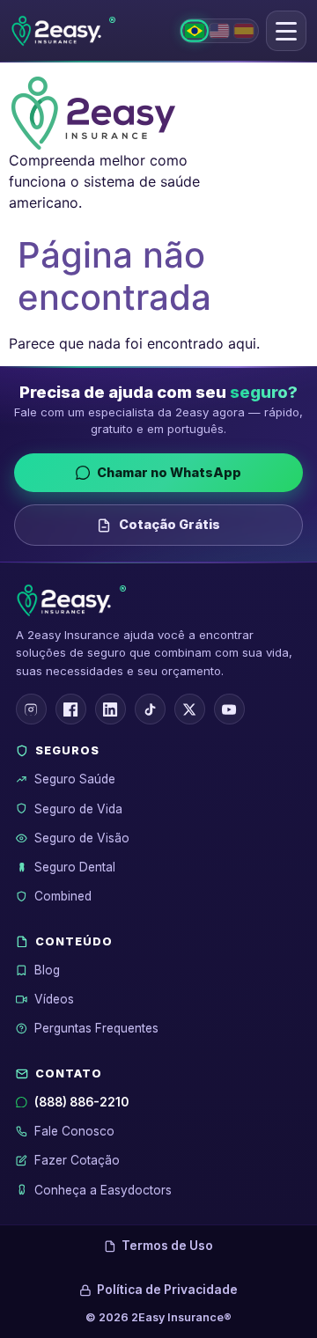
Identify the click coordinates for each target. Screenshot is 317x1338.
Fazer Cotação (77, 1160)
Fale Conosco (74, 1131)
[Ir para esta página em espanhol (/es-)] (243, 31)
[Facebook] (70, 709)
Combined (63, 896)
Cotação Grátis (169, 524)
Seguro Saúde (74, 779)
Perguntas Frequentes (96, 1028)
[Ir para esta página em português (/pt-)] (194, 30)
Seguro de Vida (78, 809)
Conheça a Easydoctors (103, 1190)
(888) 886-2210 (81, 1102)
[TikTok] (150, 709)
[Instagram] (31, 709)
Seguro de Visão (81, 838)
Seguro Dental (74, 867)
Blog (47, 970)
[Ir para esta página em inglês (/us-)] (219, 31)
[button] (286, 31)
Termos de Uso (167, 1246)
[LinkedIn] (110, 709)
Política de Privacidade (167, 1290)
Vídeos (54, 999)
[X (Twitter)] (189, 709)
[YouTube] (229, 709)
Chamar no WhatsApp (169, 472)
